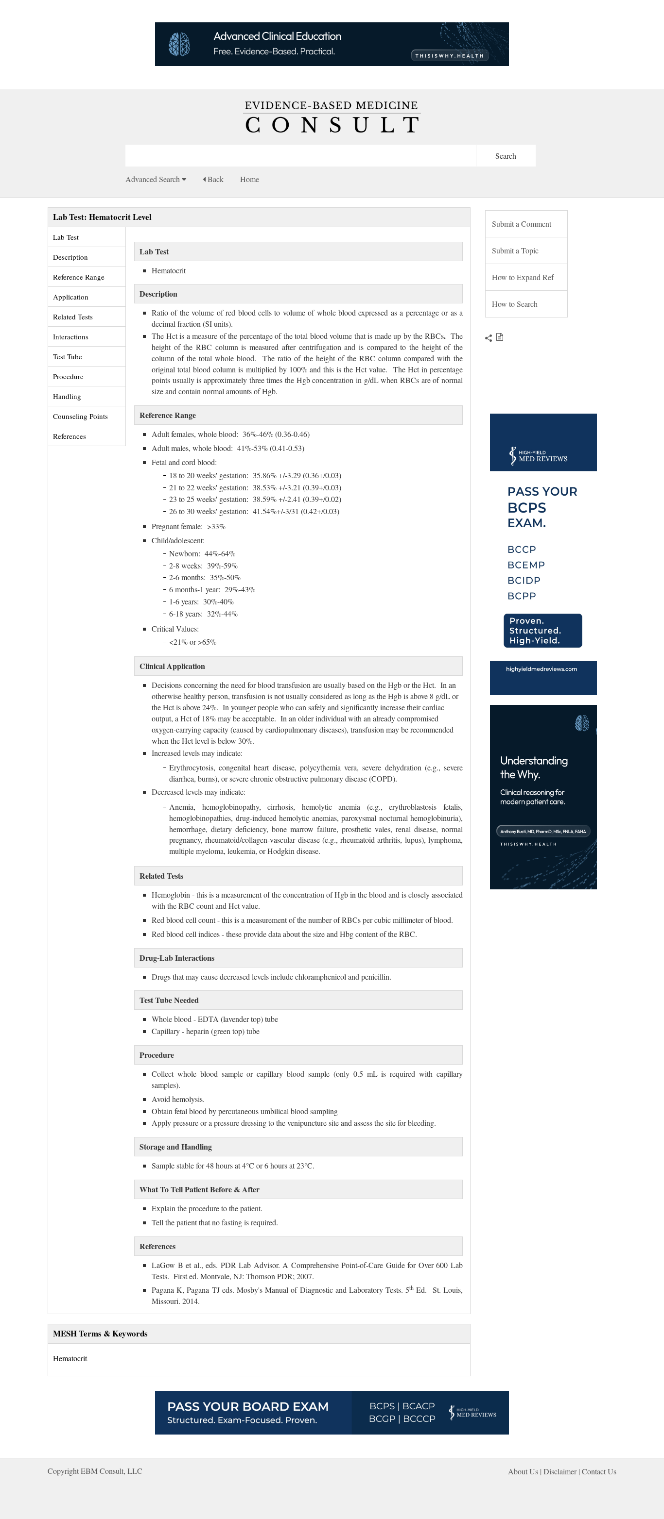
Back (215, 179)
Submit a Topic (515, 250)
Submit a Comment (521, 223)
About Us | (525, 1471)
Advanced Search (153, 179)
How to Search (515, 304)
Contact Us (599, 1471)
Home (249, 179)
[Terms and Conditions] (497, 337)
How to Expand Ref (523, 277)
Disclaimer (560, 1471)
